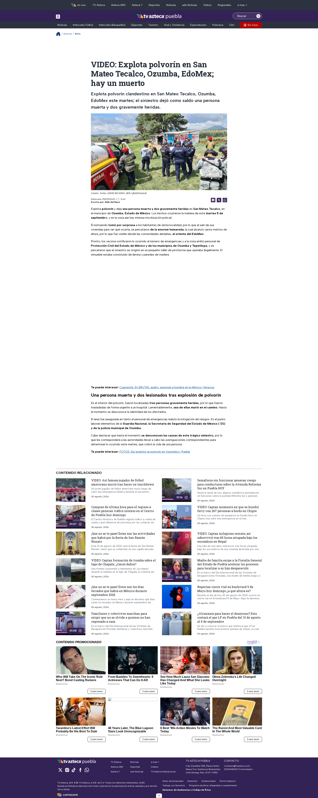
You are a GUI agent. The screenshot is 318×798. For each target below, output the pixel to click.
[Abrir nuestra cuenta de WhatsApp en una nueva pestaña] (87, 770)
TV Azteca (99, 5)
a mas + (242, 5)
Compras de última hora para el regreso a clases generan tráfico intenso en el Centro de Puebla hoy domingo (122, 511)
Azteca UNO (118, 5)
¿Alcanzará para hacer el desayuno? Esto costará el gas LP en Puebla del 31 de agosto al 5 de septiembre (228, 617)
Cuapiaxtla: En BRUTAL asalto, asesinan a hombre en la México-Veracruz (166, 387)
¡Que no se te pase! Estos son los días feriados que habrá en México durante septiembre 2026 (119, 591)
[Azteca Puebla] (159, 16)
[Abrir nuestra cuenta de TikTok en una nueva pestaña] (73, 770)
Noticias (171, 5)
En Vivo (253, 25)
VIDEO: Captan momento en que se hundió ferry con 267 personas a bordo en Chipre (228, 509)
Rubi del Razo (112, 202)
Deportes (154, 5)
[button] (159, 795)
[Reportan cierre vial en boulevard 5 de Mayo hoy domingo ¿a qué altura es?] (176, 596)
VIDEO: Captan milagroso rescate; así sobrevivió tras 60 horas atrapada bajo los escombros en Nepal (227, 537)
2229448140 (230, 769)
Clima (232, 25)
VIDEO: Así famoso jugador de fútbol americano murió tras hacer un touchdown (122, 482)
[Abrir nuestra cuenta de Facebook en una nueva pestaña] (80, 770)
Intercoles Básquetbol (112, 25)
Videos (207, 5)
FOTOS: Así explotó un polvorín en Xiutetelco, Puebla (154, 451)
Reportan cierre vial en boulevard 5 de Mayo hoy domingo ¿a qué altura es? (225, 589)
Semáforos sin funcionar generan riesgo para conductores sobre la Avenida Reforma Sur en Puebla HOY (229, 484)
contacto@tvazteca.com (237, 766)
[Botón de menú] (58, 16)
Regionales (224, 5)
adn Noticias (189, 5)
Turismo (153, 25)
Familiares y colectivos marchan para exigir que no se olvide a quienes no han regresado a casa (120, 617)
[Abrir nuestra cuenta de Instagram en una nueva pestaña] (67, 770)
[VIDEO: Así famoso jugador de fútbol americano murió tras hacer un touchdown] (70, 490)
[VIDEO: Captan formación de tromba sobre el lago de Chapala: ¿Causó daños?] (70, 570)
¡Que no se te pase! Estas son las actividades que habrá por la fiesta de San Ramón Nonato (123, 537)
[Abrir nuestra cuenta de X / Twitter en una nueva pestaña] (60, 770)
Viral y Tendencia (174, 25)
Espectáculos (198, 25)
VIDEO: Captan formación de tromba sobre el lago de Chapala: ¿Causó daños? (123, 562)
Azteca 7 (137, 5)
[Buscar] (258, 16)
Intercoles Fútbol (83, 25)
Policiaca (217, 25)
